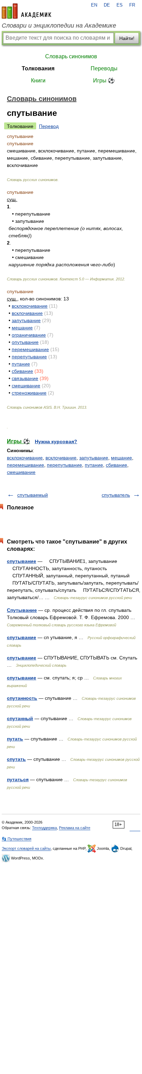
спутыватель (116, 495)
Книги (38, 80)
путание (21, 364)
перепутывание (29, 356)
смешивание (26, 385)
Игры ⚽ (104, 80)
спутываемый (32, 495)
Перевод (49, 126)
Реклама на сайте (74, 828)
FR (132, 5)
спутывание (21, 561)
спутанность (22, 698)
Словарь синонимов (71, 56)
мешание (22, 327)
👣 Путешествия (16, 839)
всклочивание (27, 313)
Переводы (104, 68)
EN (94, 5)
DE (107, 5)
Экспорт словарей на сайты (26, 848)
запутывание (26, 320)
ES (119, 5)
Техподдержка (44, 828)
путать (15, 739)
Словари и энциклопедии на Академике (59, 25)
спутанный (20, 718)
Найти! (126, 38)
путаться (18, 779)
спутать (16, 759)
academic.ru (26, 11)
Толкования (38, 68)
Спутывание (22, 610)
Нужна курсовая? (56, 441)
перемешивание (30, 349)
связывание (25, 378)
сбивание (22, 371)
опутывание (25, 342)
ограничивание (29, 335)
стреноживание (29, 393)
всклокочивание (30, 306)
